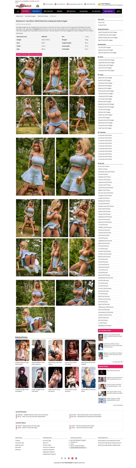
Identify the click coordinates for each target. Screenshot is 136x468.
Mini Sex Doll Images (104, 80)
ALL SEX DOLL (96, 11)
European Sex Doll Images (106, 70)
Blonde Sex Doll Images (105, 123)
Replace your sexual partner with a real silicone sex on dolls (114, 378)
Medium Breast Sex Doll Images (108, 37)
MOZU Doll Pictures (104, 275)
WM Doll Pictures (43, 16)
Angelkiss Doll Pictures (105, 241)
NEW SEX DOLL (71, 11)
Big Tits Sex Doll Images (105, 40)
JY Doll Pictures (103, 225)
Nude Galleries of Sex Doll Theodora (38, 363)
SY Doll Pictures (103, 272)
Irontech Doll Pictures (105, 315)
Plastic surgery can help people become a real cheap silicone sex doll (113, 399)
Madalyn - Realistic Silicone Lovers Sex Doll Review (32, 415)
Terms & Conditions (49, 447)
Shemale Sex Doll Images (106, 91)
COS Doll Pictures (103, 264)
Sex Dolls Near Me (117, 361)
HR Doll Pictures (103, 262)
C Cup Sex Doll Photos (105, 141)
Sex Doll (20, 16)
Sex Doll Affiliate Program (78, 440)
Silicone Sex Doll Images (105, 50)
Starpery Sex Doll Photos (106, 206)
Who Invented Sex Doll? (113, 370)
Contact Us (73, 442)
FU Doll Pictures (103, 283)
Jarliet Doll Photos (104, 198)
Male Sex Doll (19, 445)
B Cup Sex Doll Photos (105, 138)
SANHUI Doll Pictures (104, 251)
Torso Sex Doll (19, 443)
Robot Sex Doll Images (105, 78)
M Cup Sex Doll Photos (105, 156)
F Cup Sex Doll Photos (105, 149)
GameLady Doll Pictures (105, 312)
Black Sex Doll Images (105, 86)
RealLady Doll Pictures (105, 217)
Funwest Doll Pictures (105, 254)
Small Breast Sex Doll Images (107, 35)
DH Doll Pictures (103, 286)
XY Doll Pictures (103, 294)
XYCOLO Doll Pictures (104, 288)
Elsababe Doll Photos (104, 326)
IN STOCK (26, 11)
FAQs (72, 444)
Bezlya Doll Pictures (104, 257)
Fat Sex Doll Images (104, 109)
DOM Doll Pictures (103, 235)
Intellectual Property (49, 454)
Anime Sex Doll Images (105, 83)
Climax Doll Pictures (104, 214)
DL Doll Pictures (103, 259)
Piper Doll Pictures (104, 304)
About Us (45, 443)
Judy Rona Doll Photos (105, 182)
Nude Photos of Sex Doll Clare (54, 390)
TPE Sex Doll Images (104, 47)
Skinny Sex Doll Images (105, 115)
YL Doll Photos (102, 323)
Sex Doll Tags (47, 440)
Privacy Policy (47, 445)
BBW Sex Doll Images (104, 101)
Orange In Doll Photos (105, 195)
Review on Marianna (35, 54)
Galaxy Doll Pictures (104, 211)
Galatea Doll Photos (104, 177)
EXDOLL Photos (103, 169)
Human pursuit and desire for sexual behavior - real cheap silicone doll (114, 385)
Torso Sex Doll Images (105, 99)
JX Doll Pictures (103, 270)
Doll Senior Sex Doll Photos (106, 172)
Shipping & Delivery (49, 452)
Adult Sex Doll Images (105, 128)
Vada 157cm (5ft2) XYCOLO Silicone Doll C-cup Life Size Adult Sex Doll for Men (113, 345)
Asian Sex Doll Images (105, 68)
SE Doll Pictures (103, 302)
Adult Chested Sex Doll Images (107, 32)
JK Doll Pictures (103, 238)
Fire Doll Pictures (103, 246)
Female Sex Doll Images (105, 94)
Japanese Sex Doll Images (106, 63)
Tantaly (17, 440)
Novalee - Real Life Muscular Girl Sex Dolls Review (86, 415)
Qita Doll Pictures (103, 291)
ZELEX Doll (101, 22)
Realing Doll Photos (104, 201)
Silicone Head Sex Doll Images (107, 53)
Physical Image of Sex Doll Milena (22, 390)
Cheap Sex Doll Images (105, 96)
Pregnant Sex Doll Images (106, 107)
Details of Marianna (22, 54)
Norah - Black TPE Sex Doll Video (27, 428)
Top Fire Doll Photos (104, 180)
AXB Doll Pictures (103, 280)
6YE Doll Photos (103, 320)
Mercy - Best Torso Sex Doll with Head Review (31, 417)
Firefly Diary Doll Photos (105, 188)
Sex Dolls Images (30, 16)
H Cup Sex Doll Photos (105, 154)
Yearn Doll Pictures (104, 219)
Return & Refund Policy (77, 446)
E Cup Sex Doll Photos (105, 146)
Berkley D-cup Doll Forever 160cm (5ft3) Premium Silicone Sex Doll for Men (113, 354)
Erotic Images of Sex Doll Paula (38, 390)
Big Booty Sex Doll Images (106, 104)
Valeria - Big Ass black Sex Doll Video (28, 426)
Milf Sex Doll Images (104, 112)
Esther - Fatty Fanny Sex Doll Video (82, 428)
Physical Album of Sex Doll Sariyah (22, 363)
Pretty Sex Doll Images (105, 125)
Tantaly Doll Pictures (104, 233)
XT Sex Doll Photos (104, 203)
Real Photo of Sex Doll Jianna (55, 363)
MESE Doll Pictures (104, 296)
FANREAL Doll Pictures (105, 227)
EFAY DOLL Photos (103, 166)
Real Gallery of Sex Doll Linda (88, 390)
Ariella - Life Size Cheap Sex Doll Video (82, 426)
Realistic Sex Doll (34, 1)
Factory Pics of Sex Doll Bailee (70, 363)
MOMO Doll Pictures (104, 299)
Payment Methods (48, 450)
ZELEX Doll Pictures (104, 310)
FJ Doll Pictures (103, 249)
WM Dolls (18, 447)
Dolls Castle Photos (104, 209)
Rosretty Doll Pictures (105, 222)
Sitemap (17, 450)
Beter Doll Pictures (104, 243)
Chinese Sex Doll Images (105, 65)
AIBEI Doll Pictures (103, 267)
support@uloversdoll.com (78, 447)
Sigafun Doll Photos (104, 190)
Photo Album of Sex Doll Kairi (71, 390)
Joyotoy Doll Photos (104, 185)
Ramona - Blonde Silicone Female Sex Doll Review (86, 417)
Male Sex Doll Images (104, 88)
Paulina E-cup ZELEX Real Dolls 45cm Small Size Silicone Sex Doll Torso (113, 336)
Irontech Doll (102, 25)
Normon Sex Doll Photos (105, 193)
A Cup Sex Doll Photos (105, 135)
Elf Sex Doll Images (104, 117)
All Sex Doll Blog (117, 405)
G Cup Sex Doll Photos (105, 151)
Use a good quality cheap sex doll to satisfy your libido (114, 392)
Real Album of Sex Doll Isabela (88, 363)
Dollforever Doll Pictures (105, 307)
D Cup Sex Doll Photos (105, 143)
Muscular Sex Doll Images (106, 120)
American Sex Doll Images (106, 60)
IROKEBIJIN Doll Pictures (105, 278)
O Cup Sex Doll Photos (105, 159)
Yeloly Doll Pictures (104, 230)
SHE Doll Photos (103, 174)
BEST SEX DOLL (48, 11)
